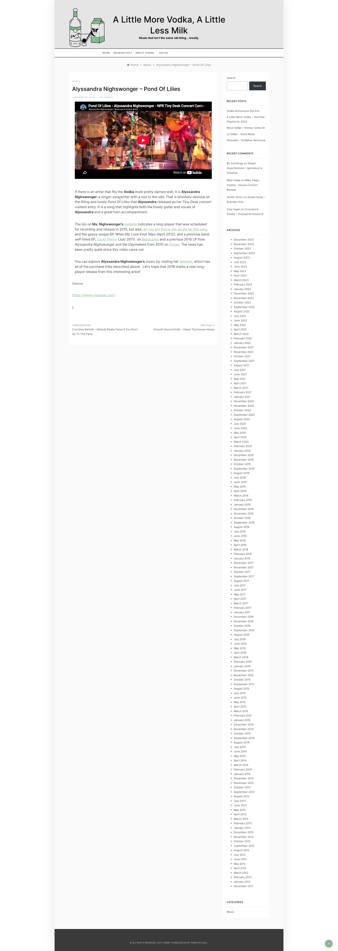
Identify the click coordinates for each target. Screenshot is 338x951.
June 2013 (240, 805)
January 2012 (242, 881)
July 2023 (240, 262)
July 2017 (240, 585)
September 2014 (244, 738)
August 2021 (241, 365)
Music (76, 81)
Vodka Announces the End (243, 111)
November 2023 (244, 244)
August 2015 (241, 688)
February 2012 (243, 877)
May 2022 (240, 325)
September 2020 (244, 414)
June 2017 (240, 589)
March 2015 (241, 711)
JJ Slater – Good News (241, 134)
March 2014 (241, 765)
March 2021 (241, 387)
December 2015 (244, 670)
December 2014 (244, 724)
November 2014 (244, 729)
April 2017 (240, 598)
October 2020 (242, 410)
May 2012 (240, 863)
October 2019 (242, 464)
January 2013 (242, 828)
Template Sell (199, 942)
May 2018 (240, 540)
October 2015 (242, 679)
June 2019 (240, 482)
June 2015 (240, 697)
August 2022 (242, 311)
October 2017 (242, 571)
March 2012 (241, 872)
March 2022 (241, 334)
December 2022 (244, 293)
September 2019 (244, 468)
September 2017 (244, 576)
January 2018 (242, 558)
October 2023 (242, 248)
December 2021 (244, 347)
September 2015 (244, 684)
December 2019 (244, 455)
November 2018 (244, 513)
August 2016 (241, 634)
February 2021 (243, 392)
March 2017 (241, 603)
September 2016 (244, 630)
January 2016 (242, 666)
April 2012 (240, 868)
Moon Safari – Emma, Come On (246, 127)
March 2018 (241, 549)
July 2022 (240, 316)
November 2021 (244, 352)
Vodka (108, 97)
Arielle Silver (235, 197)
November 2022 (244, 298)
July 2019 (240, 477)
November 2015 (244, 675)
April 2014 (240, 760)
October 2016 (242, 625)
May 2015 (240, 702)
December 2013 (244, 778)
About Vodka (145, 53)
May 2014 (240, 756)
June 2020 (240, 428)
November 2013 (244, 783)
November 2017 (244, 567)
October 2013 (242, 787)
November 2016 (244, 621)
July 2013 (240, 801)
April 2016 (240, 652)
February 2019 (243, 500)
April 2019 (240, 491)
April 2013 (240, 814)
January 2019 (242, 504)
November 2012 (244, 836)
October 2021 (242, 356)
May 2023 (240, 271)
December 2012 (244, 832)
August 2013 (241, 796)
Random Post (123, 53)
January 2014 (242, 774)
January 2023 (242, 289)
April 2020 (240, 437)
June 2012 (240, 859)
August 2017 (241, 580)
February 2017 (243, 607)
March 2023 (241, 280)
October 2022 (242, 302)
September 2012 (244, 845)
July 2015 (240, 693)
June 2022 (240, 320)
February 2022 (243, 338)
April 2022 (240, 329)
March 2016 (241, 657)
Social (163, 53)
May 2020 (240, 432)
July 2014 (240, 747)
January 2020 (242, 450)
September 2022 (244, 307)
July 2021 (240, 370)
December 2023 (244, 239)
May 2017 (240, 594)
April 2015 (240, 706)
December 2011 (243, 886)
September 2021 (244, 361)
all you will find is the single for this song (175, 229)
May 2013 (240, 810)
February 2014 (243, 769)
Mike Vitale (233, 180)
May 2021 (240, 379)
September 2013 (244, 792)
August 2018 (241, 527)
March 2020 (241, 441)
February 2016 (243, 661)
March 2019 (241, 495)
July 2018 (240, 531)
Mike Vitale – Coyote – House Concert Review (244, 185)
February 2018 (243, 554)
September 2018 (244, 522)
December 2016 (244, 616)
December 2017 (244, 563)
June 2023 (240, 266)
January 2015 (242, 720)
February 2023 (243, 284)
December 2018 (244, 509)
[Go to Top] (329, 943)
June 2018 (240, 536)
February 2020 (243, 446)
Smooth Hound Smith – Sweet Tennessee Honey (184, 329)
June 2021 (240, 374)
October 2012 (242, 841)
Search (231, 78)
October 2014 (242, 733)
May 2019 (240, 486)
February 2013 (243, 823)
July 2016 (240, 639)
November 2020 (244, 405)
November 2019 (244, 459)
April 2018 (240, 545)
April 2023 (240, 275)
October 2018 (242, 518)
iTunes (174, 244)
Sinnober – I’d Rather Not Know (246, 140)
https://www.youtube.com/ (93, 295)
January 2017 (242, 612)
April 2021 (240, 383)
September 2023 (244, 253)
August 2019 (241, 473)
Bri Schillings (235, 163)
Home (106, 53)
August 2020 (242, 419)
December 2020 (244, 401)
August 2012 (241, 850)
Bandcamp (150, 239)
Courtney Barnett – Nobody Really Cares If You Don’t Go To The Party (105, 332)
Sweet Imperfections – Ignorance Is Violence (244, 168)
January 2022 (242, 343)
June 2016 (240, 643)
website (130, 224)
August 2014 (241, 742)
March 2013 (241, 819)
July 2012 (240, 854)
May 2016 (240, 648)
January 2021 (242, 396)
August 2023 (242, 257)
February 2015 (243, 715)
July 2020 (240, 423)
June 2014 (240, 751)
